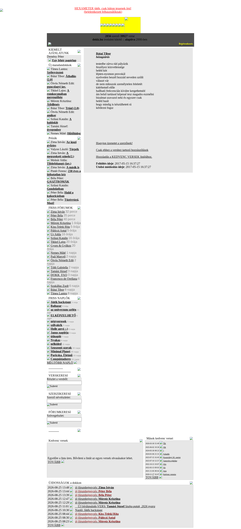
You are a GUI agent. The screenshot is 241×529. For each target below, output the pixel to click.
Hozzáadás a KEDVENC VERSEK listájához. (124, 156)
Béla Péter (57, 219)
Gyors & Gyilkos (61, 245)
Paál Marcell (58, 256)
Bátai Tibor (57, 289)
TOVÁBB (54, 461)
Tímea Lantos (59, 293)
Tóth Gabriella (59, 267)
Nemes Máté (58, 252)
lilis (164, 464)
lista (164, 471)
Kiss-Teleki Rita (60, 226)
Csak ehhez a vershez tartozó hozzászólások (122, 150)
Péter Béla (57, 215)
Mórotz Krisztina (61, 223)
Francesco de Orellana (64, 278)
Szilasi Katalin (59, 238)
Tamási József (59, 271)
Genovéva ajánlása (170, 461)
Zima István (58, 211)
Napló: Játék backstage (88, 510)
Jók (164, 447)
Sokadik (166, 454)
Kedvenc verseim (169, 474)
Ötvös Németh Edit (62, 260)
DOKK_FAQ (59, 275)
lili (164, 467)
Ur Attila (56, 234)
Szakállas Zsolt (60, 285)
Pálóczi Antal (58, 230)
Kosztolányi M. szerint (172, 457)
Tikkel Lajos (58, 241)
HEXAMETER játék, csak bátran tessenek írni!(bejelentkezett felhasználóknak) (103, 10)
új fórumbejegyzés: (94, 487)
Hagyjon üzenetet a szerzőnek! (114, 143)
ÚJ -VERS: (115, 506)
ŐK (164, 443)
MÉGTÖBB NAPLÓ (60, 362)
